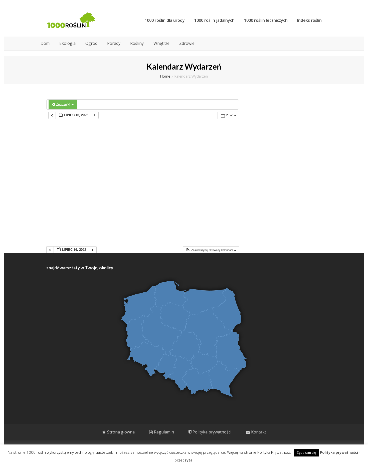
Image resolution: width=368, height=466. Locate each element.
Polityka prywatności (212, 432)
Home (165, 76)
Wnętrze (161, 43)
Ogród (91, 43)
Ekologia (67, 43)
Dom (45, 43)
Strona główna (121, 432)
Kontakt (258, 432)
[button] (211, 250)
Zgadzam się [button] (306, 452)
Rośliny (137, 43)
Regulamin (164, 432)
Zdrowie (187, 43)
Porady (113, 43)
